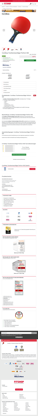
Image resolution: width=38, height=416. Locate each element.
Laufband (26, 402)
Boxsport (15, 406)
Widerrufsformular (5, 398)
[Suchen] (33, 4)
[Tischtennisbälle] (5, 168)
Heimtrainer (4, 407)
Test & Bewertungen (7, 88)
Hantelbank (16, 405)
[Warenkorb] (35, 4)
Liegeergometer (27, 406)
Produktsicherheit (7, 92)
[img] (10, 64)
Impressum (21, 395)
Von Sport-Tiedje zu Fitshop (6, 353)
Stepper (26, 407)
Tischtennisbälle (11, 168)
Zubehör (5, 90)
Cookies (3, 395)
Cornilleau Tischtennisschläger (7, 8)
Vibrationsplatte (5, 411)
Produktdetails (6, 82)
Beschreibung (6, 84)
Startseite (3, 6)
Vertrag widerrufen (19, 389)
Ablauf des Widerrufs (22, 398)
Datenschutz (21, 394)
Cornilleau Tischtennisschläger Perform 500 (15, 343)
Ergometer (15, 402)
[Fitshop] (7, 3)
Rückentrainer (5, 410)
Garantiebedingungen (7, 86)
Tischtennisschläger (25, 6)
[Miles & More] (19, 375)
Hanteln (4, 406)
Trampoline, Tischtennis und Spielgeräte (11, 6)
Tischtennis (19, 6)
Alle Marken (4, 413)
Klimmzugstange (16, 410)
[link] (8, 213)
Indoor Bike (27, 405)
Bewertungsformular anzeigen (19, 154)
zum (4, 386)
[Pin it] (34, 95)
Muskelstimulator (28, 410)
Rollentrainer (16, 407)
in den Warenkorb (30, 60)
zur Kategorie (32, 168)
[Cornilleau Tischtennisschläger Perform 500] (4, 343)
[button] (4, 49)
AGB (3, 394)
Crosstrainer (5, 402)
